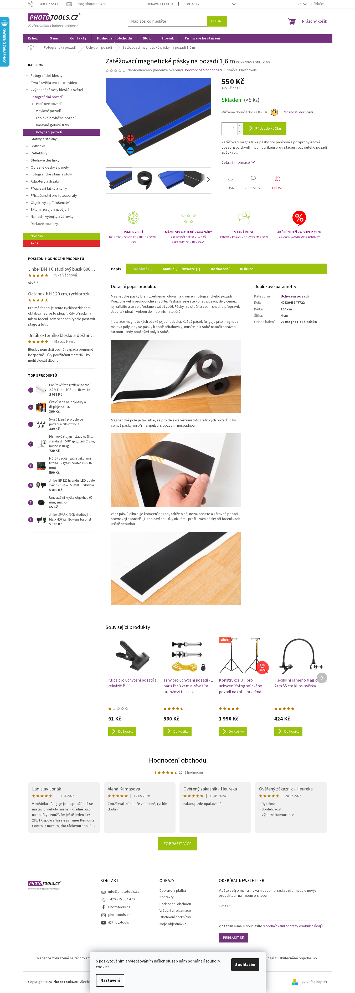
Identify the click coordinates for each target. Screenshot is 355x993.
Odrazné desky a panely (50, 167)
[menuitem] (33, 38)
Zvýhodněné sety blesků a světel (57, 90)
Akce (35, 243)
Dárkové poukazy (44, 223)
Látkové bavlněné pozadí (55, 118)
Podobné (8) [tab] (142, 269)
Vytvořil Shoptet (314, 982)
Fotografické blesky (47, 75)
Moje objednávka (173, 924)
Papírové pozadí (48, 104)
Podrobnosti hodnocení (203, 70)
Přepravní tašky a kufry (49, 188)
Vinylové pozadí (48, 111)
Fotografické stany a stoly (51, 174)
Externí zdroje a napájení (50, 209)
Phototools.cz (119, 907)
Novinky (37, 236)
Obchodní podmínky (175, 917)
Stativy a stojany (44, 139)
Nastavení (110, 980)
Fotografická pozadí (47, 97)
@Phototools (118, 922)
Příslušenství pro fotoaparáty (54, 195)
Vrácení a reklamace (175, 910)
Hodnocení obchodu (177, 760)
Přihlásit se (233, 937)
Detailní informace (236, 162)
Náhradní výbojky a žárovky (52, 216)
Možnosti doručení (298, 112)
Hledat (217, 21)
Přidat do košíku (268, 128)
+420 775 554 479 (121, 899)
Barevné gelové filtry (52, 125)
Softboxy (38, 146)
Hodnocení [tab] (220, 269)
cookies (103, 967)
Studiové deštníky (45, 160)
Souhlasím (245, 964)
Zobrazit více (177, 844)
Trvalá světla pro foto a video (54, 82)
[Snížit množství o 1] (240, 132)
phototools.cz (119, 915)
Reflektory (39, 153)
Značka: (241, 70)
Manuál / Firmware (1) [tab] (181, 269)
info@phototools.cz (124, 891)
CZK (298, 4)
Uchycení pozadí (49, 132)
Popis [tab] (116, 269)
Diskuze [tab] (246, 269)
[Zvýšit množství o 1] (240, 126)
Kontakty (191, 4)
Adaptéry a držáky (45, 181)
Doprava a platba (159, 4)
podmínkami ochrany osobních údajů (294, 926)
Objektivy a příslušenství (50, 202)
